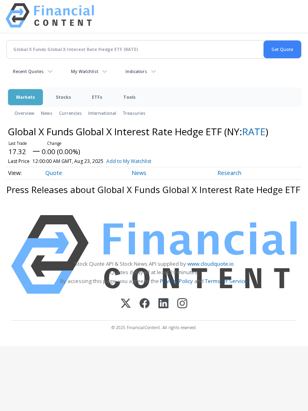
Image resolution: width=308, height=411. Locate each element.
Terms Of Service (226, 281)
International (102, 113)
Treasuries (134, 113)
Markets (25, 97)
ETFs (97, 97)
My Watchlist (84, 71)
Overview (24, 113)
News (47, 113)
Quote (53, 173)
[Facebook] (144, 304)
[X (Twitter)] (126, 304)
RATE (253, 131)
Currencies (70, 113)
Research (229, 173)
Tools (129, 97)
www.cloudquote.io (210, 263)
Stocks (63, 97)
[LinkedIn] (163, 304)
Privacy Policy (176, 281)
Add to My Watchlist (128, 161)
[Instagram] (182, 304)
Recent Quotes (28, 71)
